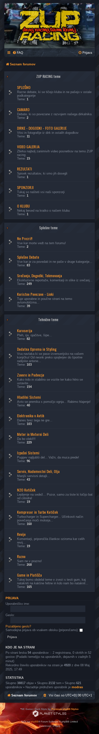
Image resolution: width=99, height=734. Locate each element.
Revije (21, 534)
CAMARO (23, 109)
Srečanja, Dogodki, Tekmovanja (39, 275)
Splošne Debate (28, 257)
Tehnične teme (48, 319)
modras (77, 687)
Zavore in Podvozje (30, 375)
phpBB (34, 721)
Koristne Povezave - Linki (35, 294)
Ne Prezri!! (24, 238)
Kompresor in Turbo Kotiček (37, 512)
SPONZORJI (25, 187)
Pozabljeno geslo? (18, 626)
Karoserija (24, 330)
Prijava (12, 598)
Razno (21, 556)
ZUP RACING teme (48, 76)
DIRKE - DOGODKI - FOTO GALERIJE (42, 128)
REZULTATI (24, 169)
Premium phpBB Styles (65, 709)
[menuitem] (17, 52)
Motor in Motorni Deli (33, 434)
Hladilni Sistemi (29, 397)
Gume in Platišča (29, 575)
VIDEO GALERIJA (28, 146)
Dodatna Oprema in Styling (36, 349)
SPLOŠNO (24, 87)
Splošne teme (48, 227)
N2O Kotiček (26, 490)
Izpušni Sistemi (28, 453)
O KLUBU (23, 206)
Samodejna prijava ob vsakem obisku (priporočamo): (43, 630)
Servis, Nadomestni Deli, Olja (38, 471)
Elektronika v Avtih (30, 415)
